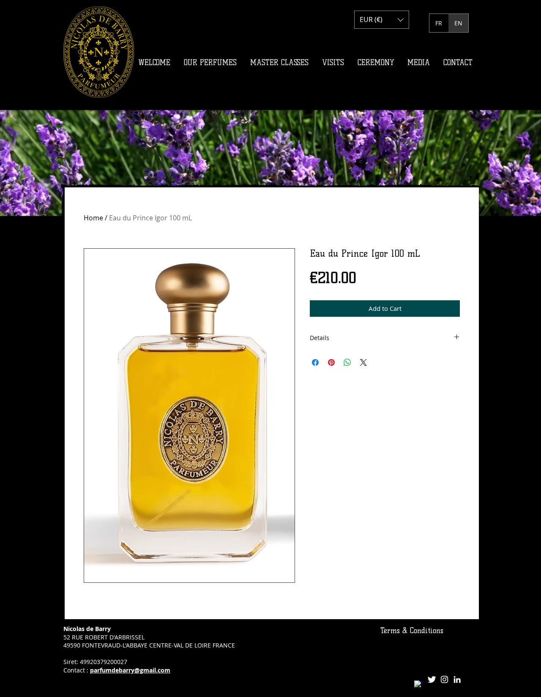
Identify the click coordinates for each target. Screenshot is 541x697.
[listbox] (381, 20)
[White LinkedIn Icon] (457, 679)
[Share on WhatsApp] (347, 362)
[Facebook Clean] (419, 685)
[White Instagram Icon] (444, 679)
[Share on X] (363, 362)
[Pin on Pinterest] (331, 362)
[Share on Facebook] (315, 362)
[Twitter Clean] (432, 679)
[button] (381, 20)
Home (93, 217)
